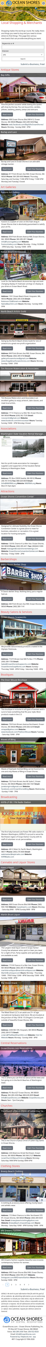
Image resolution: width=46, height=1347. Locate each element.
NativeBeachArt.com (9, 304)
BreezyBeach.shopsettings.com (21, 1223)
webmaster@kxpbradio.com (12, 854)
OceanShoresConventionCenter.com (23, 551)
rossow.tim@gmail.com (10, 418)
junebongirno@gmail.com (11, 786)
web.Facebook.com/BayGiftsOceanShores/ (26, 124)
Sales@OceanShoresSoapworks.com (16, 664)
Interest (5, 51)
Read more (7, 114)
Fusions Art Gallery (10, 192)
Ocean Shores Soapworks (13, 617)
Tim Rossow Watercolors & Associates (20, 368)
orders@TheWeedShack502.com (14, 1035)
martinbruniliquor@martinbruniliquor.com (18, 970)
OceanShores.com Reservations (16, 1048)
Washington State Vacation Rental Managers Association (23, 434)
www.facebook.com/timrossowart (15, 420)
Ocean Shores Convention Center (17, 496)
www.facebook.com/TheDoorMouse (16, 732)
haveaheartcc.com (24, 907)
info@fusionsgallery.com (11, 242)
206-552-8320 (33, 1331)
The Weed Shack (9, 983)
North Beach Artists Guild (13, 311)
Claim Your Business (35, 114)
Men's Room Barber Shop (13, 564)
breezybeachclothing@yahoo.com (25, 1220)
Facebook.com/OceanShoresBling (15, 789)
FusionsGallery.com (9, 244)
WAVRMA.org (30, 483)
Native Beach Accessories (13, 252)
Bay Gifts (5, 75)
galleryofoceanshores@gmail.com (15, 358)
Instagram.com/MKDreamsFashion (15, 1277)
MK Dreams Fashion (11, 1230)
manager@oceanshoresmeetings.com (22, 548)
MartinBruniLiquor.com (10, 973)
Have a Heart (7, 867)
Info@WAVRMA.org (9, 483)
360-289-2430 (18, 1331)
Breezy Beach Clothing (12, 1171)
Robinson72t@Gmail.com (11, 301)
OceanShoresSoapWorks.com (13, 666)
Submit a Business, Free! (33, 64)
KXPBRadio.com (7, 857)
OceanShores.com (36, 1098)
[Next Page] (28, 1284)
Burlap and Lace (9, 132)
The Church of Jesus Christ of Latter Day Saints (23, 1111)
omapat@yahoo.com (9, 729)
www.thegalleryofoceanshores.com (15, 361)
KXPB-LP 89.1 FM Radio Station (16, 802)
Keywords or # (8, 43)
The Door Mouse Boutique (14, 680)
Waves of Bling (8, 739)
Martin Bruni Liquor (10, 914)
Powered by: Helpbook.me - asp (23, 1336)
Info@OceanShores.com (11, 1098)
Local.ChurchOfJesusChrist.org (13, 1158)
